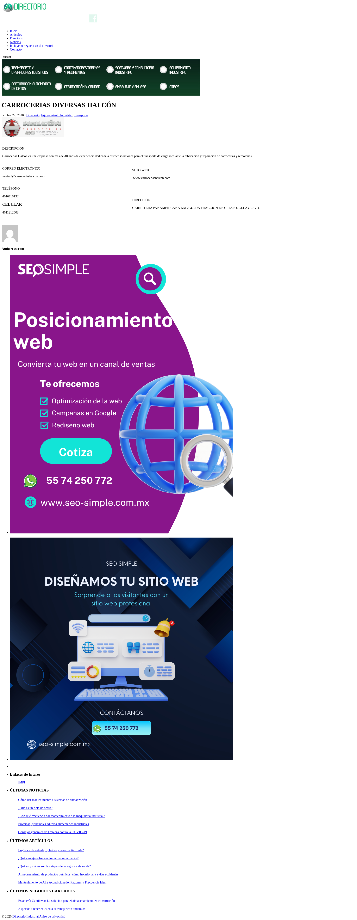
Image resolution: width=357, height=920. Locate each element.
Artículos (16, 34)
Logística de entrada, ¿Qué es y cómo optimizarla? (51, 850)
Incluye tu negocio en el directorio (32, 45)
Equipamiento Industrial (56, 115)
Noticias (15, 42)
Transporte (81, 115)
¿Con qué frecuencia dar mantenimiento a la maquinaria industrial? (61, 816)
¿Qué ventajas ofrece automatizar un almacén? (48, 858)
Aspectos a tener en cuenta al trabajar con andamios (51, 909)
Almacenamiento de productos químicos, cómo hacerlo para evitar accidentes (68, 874)
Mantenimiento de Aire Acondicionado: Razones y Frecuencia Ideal (62, 882)
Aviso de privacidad (52, 916)
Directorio (16, 38)
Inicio (13, 31)
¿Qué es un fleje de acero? (35, 808)
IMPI (21, 782)
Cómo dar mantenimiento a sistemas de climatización (52, 800)
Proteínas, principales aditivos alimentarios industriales (53, 824)
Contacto (16, 49)
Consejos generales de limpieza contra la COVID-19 (52, 832)
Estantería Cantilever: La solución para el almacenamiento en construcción (66, 900)
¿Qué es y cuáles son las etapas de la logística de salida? (54, 866)
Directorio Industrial (25, 916)
